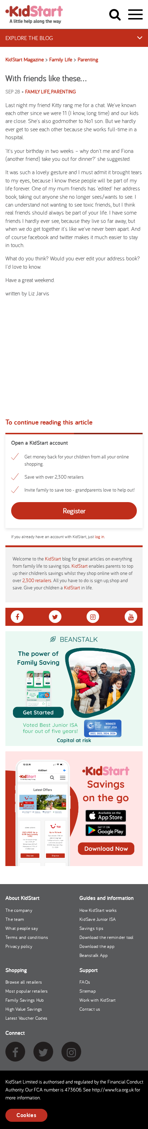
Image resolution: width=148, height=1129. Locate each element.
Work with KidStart (97, 1000)
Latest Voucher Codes (26, 1018)
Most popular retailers (26, 991)
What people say (21, 928)
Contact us (90, 1009)
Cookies (26, 1115)
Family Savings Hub (24, 1000)
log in (99, 536)
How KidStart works (98, 910)
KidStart (53, 558)
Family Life (37, 91)
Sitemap (87, 991)
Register (74, 510)
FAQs (84, 982)
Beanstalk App (93, 955)
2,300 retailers (36, 580)
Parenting (63, 91)
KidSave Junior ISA (97, 919)
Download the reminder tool (106, 937)
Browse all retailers (23, 982)
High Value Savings (23, 1009)
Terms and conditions (26, 937)
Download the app (97, 946)
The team (14, 919)
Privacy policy (19, 946)
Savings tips (91, 928)
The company (18, 910)
